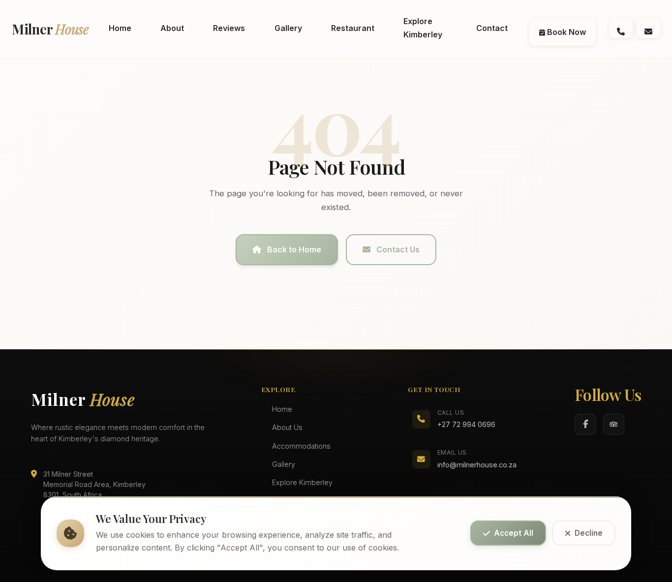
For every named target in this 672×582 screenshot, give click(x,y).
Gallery (288, 28)
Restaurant (352, 28)
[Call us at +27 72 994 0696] (621, 28)
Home (120, 28)
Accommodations (301, 446)
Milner (50, 29)
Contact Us (398, 249)
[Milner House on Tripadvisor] (613, 424)
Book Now (565, 32)
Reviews (229, 28)
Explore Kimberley (422, 27)
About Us (287, 427)
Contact (492, 28)
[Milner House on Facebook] (585, 424)
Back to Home (294, 249)
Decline (589, 533)
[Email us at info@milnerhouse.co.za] (648, 28)
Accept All (513, 533)
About (172, 28)
